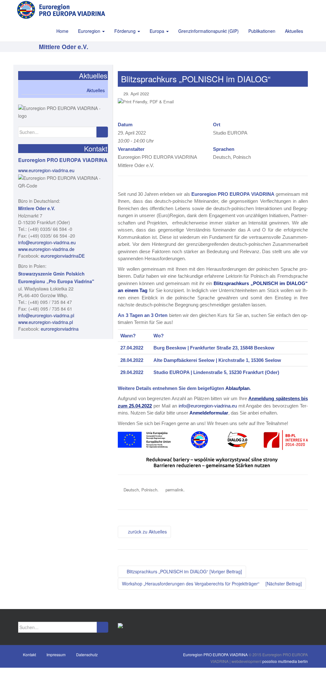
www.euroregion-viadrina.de (46, 249)
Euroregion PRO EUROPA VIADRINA (215, 654)
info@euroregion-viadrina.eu (208, 405)
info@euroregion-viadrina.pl (46, 315)
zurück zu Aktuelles (146, 531)
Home (62, 31)
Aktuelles (294, 31)
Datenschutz (87, 654)
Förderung (125, 31)
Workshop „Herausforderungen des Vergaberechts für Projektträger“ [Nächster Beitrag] (212, 583)
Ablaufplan (237, 388)
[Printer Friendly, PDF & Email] (146, 101)
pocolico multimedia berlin (285, 661)
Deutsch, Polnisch (140, 490)
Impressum (56, 654)
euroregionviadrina (60, 329)
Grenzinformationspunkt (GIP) (208, 31)
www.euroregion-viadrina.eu (46, 170)
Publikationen (261, 31)
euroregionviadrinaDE (63, 256)
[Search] (102, 132)
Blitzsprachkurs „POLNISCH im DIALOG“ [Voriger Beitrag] (183, 571)
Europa (158, 31)
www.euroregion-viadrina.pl (45, 322)
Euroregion (90, 31)
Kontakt (29, 654)
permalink (174, 490)
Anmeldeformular (208, 412)
